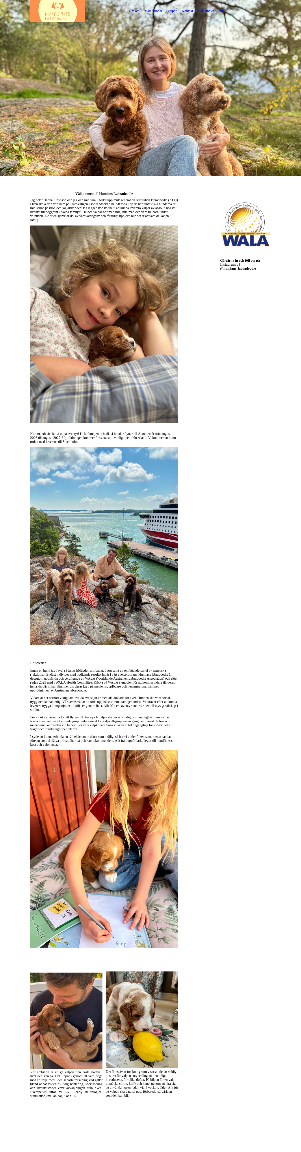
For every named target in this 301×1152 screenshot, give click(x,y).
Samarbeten (206, 11)
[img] (57, 11)
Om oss (134, 11)
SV (222, 11)
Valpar (172, 11)
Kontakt (187, 11)
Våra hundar (153, 11)
